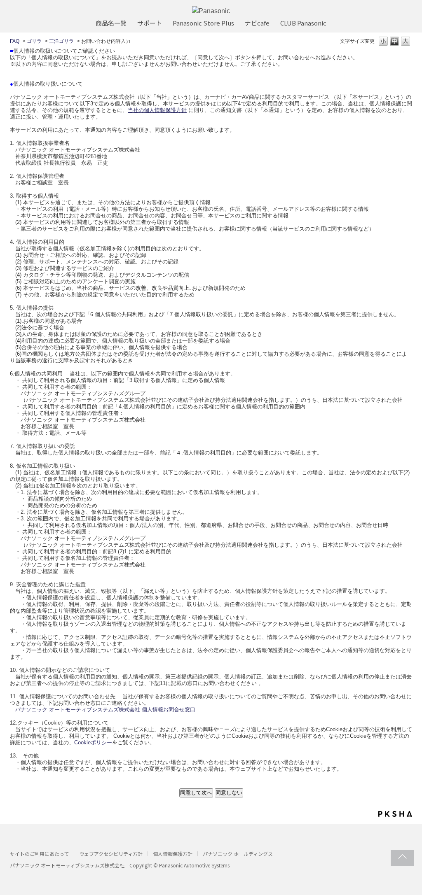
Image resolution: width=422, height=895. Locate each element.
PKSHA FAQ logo (395, 814)
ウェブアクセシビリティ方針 (111, 853)
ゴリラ (34, 41)
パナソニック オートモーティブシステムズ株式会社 (67, 865)
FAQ (14, 41)
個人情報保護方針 (172, 853)
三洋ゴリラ (61, 41)
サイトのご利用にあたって (39, 853)
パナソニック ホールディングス (238, 853)
